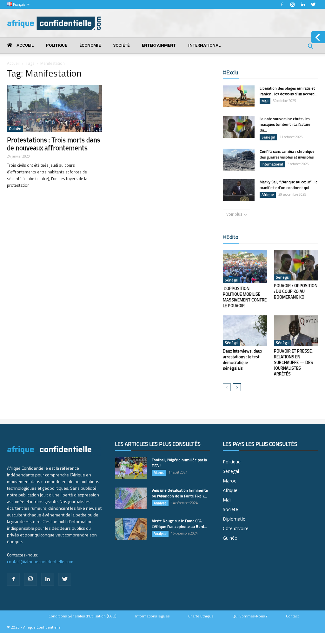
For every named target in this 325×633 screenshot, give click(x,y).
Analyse (160, 503)
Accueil (25, 45)
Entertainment (159, 45)
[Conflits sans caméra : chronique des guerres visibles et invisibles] (239, 160)
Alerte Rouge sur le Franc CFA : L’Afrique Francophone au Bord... (179, 523)
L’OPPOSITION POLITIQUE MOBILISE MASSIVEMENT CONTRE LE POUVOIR (245, 297)
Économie (90, 45)
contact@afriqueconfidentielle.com (40, 561)
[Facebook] (282, 4)
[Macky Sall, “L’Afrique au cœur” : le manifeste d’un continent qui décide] (239, 190)
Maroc (159, 472)
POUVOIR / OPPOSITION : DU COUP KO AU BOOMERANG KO (295, 291)
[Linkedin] (303, 4)
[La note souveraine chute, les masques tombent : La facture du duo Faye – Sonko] (239, 127)
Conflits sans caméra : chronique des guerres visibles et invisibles (287, 154)
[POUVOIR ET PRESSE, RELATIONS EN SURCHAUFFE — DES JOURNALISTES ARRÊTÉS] (296, 330)
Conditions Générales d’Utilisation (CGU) (82, 616)
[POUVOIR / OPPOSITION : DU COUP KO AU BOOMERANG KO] (296, 265)
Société (121, 45)
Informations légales (152, 616)
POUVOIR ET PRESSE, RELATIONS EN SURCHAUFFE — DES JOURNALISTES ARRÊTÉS (293, 362)
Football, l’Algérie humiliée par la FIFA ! (179, 462)
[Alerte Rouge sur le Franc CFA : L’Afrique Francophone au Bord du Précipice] (131, 529)
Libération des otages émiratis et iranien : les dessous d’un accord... (288, 91)
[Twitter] (313, 4)
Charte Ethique (201, 616)
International (204, 45)
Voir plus (234, 214)
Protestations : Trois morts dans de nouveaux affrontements (53, 144)
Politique (56, 45)
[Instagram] (292, 4)
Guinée (15, 128)
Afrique (268, 195)
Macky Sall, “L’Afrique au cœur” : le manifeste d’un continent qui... (289, 185)
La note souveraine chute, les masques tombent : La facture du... (285, 124)
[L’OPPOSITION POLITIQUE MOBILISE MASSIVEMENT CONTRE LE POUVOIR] (245, 266)
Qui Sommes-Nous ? (249, 616)
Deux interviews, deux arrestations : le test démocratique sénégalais (242, 359)
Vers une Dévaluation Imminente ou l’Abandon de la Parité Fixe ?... (180, 493)
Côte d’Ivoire (236, 528)
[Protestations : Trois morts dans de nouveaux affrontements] (54, 108)
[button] (310, 47)
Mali (265, 101)
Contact (292, 616)
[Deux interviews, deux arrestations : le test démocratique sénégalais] (245, 330)
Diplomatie (234, 519)
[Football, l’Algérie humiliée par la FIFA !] (131, 468)
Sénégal (268, 137)
